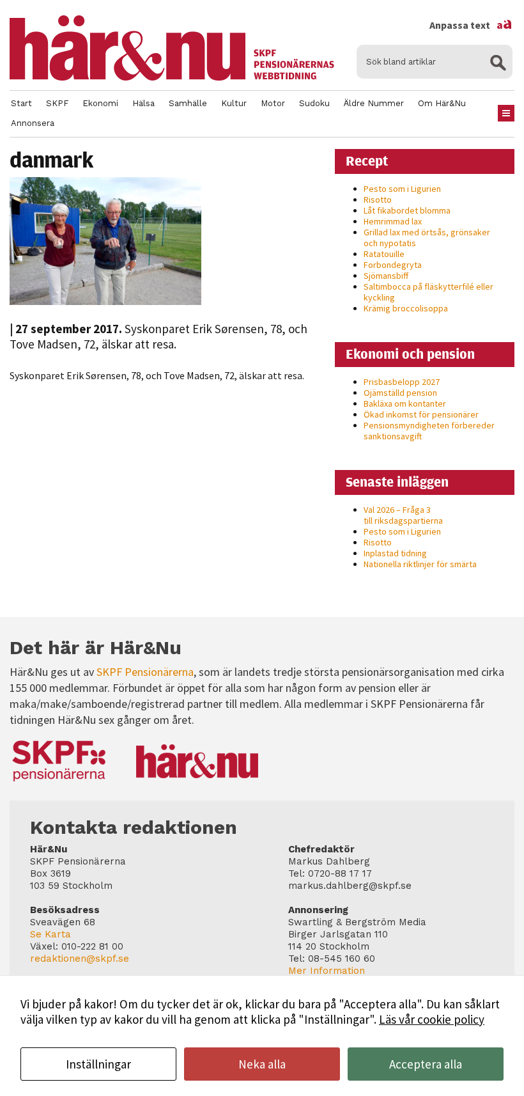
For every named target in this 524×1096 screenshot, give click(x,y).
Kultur (234, 103)
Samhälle (188, 103)
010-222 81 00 (92, 946)
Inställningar (98, 1064)
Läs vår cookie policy (431, 1019)
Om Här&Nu (442, 103)
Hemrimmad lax (393, 221)
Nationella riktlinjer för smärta (420, 564)
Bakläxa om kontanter (405, 403)
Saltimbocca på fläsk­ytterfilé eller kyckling (428, 292)
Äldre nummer (374, 103)
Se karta (50, 934)
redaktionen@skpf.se (79, 958)
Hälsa (143, 103)
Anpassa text (470, 25)
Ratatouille (384, 254)
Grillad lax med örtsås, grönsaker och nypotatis (427, 237)
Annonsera (32, 123)
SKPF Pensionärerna (145, 671)
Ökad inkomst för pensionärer (421, 414)
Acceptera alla (425, 1064)
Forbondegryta (393, 264)
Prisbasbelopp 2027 (402, 382)
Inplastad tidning (395, 553)
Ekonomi (100, 103)
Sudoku (314, 103)
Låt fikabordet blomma (407, 210)
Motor (273, 103)
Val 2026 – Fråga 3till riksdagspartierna (403, 515)
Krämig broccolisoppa (406, 308)
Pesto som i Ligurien (402, 188)
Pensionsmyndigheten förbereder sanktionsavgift (429, 430)
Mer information (326, 970)
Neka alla (262, 1064)
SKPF (57, 103)
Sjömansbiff (386, 275)
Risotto (378, 199)
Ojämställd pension (400, 392)
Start (21, 103)
